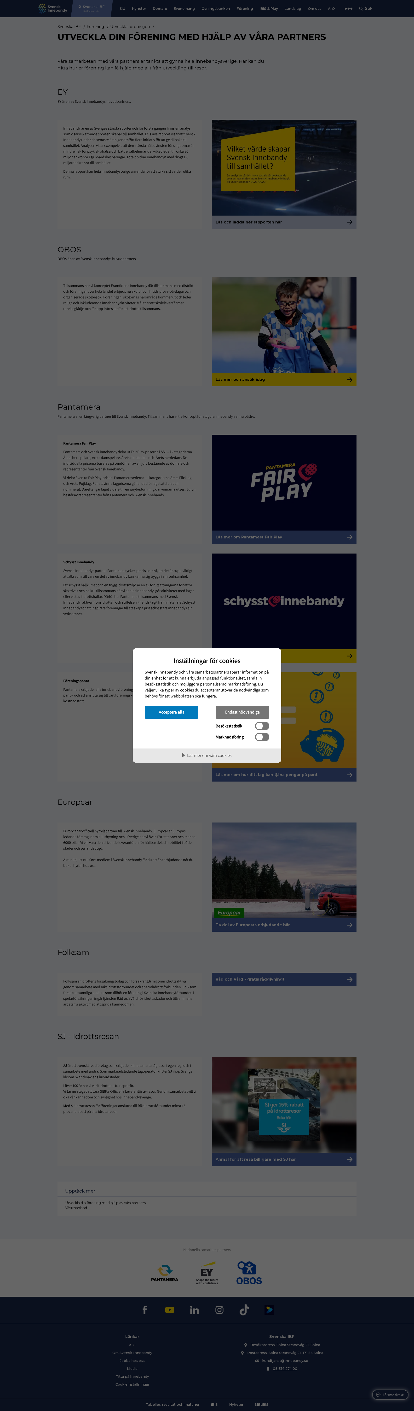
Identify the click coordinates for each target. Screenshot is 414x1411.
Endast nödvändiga (242, 712)
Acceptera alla (171, 712)
